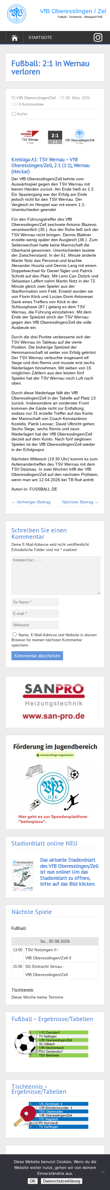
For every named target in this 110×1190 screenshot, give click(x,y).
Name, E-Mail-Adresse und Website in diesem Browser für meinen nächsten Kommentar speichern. (54, 640)
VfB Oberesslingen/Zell (36, 98)
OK (32, 1181)
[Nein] (103, 1172)
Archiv (22, 114)
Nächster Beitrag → (80, 502)
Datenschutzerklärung (61, 1181)
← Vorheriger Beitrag (30, 502)
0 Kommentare (31, 104)
